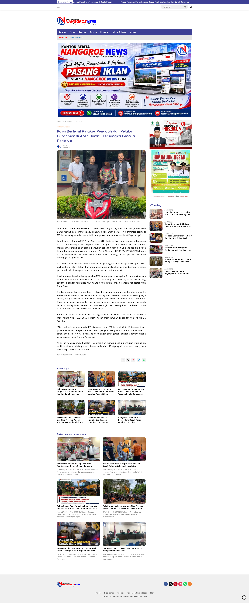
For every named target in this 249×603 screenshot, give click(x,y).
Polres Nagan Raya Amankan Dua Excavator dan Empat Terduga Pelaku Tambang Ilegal (131, 391)
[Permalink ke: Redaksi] (59, 146)
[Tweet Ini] (128, 360)
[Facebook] (166, 584)
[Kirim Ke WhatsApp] (144, 360)
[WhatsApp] (185, 584)
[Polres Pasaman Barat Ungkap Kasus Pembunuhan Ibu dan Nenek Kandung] (71, 379)
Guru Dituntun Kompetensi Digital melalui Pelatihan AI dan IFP (176, 248)
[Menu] (59, 7)
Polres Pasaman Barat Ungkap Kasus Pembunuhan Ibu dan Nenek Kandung (123, 2)
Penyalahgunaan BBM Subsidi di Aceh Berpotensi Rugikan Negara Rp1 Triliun (178, 213)
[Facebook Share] (123, 360)
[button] (185, 7)
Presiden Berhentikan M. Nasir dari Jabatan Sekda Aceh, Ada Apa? (178, 237)
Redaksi (65, 145)
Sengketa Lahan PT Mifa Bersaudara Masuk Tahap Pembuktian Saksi (129, 419)
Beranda (62, 32)
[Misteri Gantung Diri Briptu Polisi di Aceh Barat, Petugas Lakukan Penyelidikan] (101, 379)
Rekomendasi (76, 37)
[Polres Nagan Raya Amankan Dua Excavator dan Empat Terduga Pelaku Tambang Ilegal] (132, 379)
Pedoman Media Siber (137, 593)
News (72, 32)
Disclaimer (109, 593)
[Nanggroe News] (76, 20)
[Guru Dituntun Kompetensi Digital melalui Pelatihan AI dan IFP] (156, 249)
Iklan (152, 593)
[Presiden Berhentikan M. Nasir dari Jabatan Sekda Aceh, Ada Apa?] (156, 238)
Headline (63, 37)
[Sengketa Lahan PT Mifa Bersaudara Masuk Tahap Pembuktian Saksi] (132, 407)
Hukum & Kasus (119, 32)
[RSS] (190, 584)
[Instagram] (180, 584)
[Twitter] (171, 584)
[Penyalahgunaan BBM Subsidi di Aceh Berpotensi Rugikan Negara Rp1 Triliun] (156, 214)
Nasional (82, 32)
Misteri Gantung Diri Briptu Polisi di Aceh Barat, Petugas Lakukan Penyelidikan (101, 391)
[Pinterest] (175, 584)
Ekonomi (104, 32)
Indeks (133, 32)
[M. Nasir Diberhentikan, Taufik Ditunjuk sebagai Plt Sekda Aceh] (156, 261)
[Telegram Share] (138, 360)
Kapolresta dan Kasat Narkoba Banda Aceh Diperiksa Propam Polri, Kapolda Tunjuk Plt (98, 420)
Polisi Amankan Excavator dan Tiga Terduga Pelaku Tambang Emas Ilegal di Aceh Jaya (70, 420)
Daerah (93, 32)
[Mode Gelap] (190, 7)
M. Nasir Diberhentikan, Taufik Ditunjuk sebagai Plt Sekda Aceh (178, 260)
